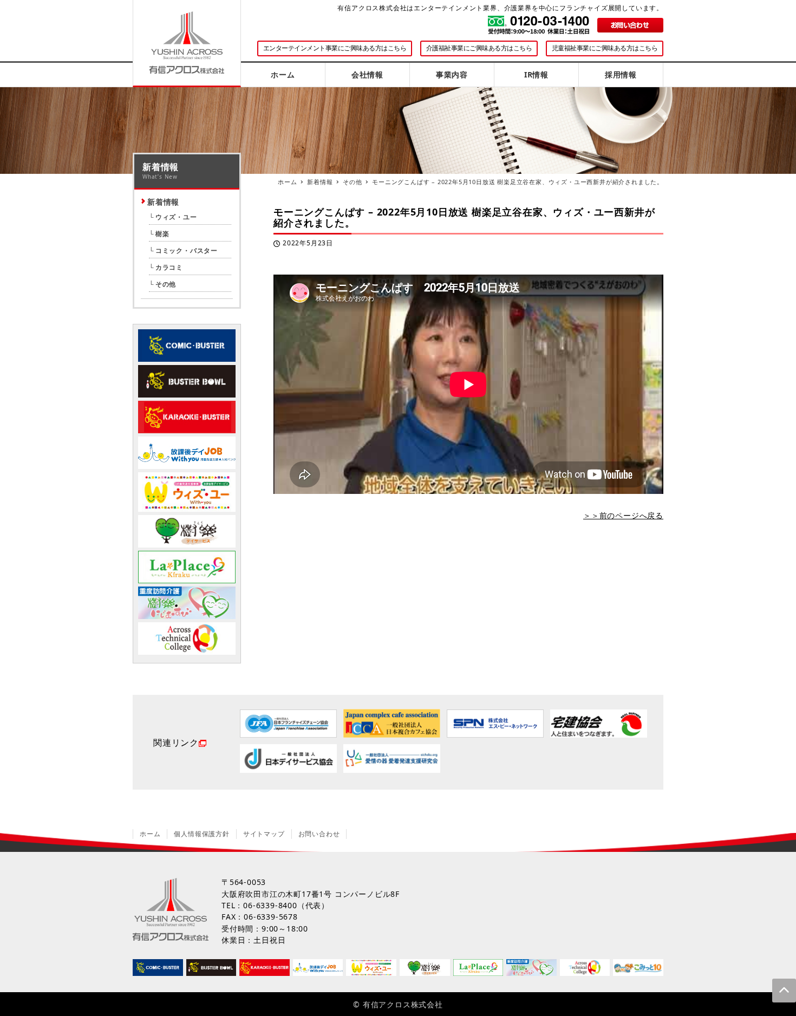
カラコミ (169, 267)
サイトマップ (264, 833)
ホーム (150, 833)
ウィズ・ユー (176, 217)
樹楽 (162, 233)
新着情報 (163, 202)
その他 (165, 284)
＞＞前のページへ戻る (623, 515)
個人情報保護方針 (201, 833)
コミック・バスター (186, 250)
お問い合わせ (319, 833)
